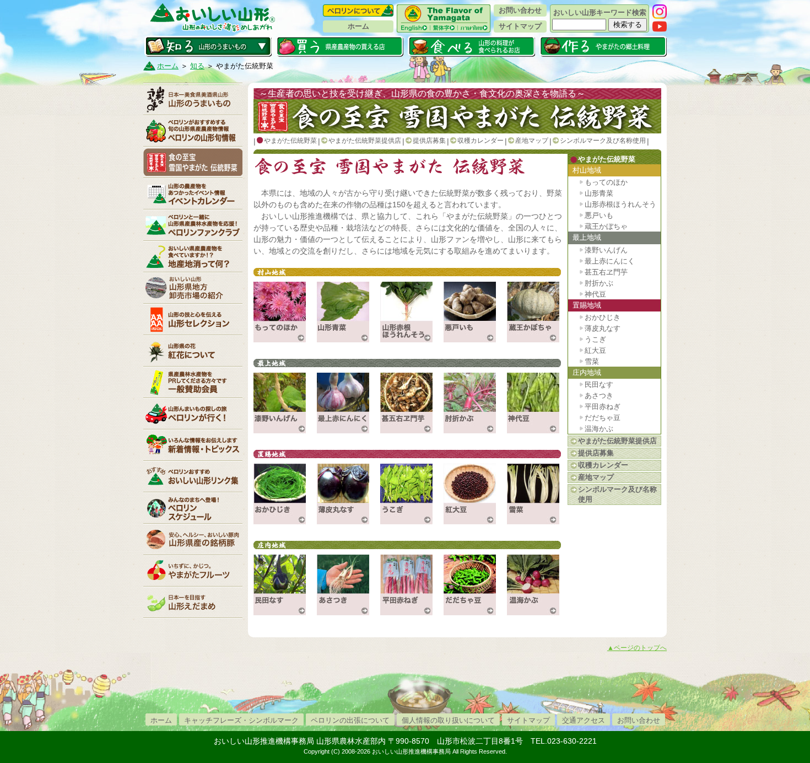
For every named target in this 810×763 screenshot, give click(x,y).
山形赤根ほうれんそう (620, 204)
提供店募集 (429, 140)
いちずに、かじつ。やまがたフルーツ (192, 570)
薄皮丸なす (602, 328)
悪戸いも (599, 215)
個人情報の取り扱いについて (448, 720)
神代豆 (595, 294)
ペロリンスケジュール (192, 508)
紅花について (192, 350)
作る (603, 46)
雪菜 (592, 361)
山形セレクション (192, 319)
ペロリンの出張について (350, 720)
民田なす (599, 384)
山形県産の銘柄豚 (192, 539)
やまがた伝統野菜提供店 (364, 140)
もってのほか (606, 182)
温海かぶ (599, 429)
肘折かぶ (599, 283)
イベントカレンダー (192, 193)
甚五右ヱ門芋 (606, 272)
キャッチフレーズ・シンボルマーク (241, 720)
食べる (471, 46)
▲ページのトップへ (637, 648)
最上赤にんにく (610, 261)
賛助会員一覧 (192, 382)
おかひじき (602, 317)
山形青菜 (599, 193)
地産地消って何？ (192, 256)
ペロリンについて (358, 10)
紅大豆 (595, 350)
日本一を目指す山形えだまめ (192, 602)
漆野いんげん (606, 250)
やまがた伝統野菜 (192, 162)
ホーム (358, 26)
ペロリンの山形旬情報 (192, 130)
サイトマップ (520, 26)
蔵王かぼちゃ (606, 226)
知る (208, 46)
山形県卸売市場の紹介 (192, 288)
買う (339, 46)
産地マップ (531, 140)
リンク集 (192, 476)
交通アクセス (583, 720)
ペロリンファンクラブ (192, 225)
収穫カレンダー (480, 140)
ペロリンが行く (192, 413)
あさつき (599, 395)
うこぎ (595, 339)
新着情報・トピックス (192, 445)
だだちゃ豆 (602, 417)
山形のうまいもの (192, 99)
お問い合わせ (520, 10)
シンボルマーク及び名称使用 (603, 140)
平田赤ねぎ (602, 406)
